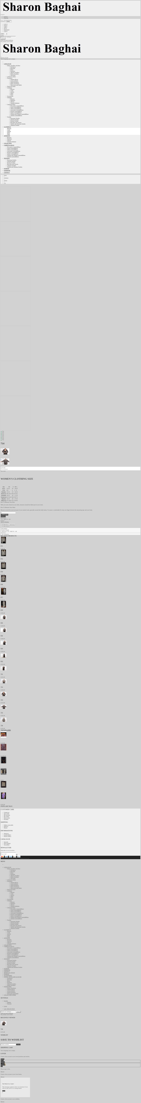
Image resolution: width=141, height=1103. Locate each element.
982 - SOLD (4, 777)
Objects (12, 101)
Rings (11, 69)
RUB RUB (6, 29)
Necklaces (13, 67)
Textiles (9, 117)
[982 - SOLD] (3, 774)
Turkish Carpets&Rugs (16, 115)
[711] (3, 671)
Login (5, 1006)
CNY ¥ (5, 24)
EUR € (5, 25)
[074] (3, 568)
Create (18, 1044)
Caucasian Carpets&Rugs (16, 110)
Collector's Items (11, 76)
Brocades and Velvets (15, 122)
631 (2, 623)
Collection (8, 143)
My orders (6, 816)
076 (2, 584)
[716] (3, 722)
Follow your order (8, 825)
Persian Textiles (14, 121)
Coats (11, 90)
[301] (3, 787)
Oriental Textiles (14, 119)
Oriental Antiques (14, 103)
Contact (7, 172)
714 (2, 1029)
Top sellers (6, 730)
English (6, 1001)
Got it (3, 1091)
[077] (3, 594)
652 (2, 661)
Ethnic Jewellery (14, 73)
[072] (3, 555)
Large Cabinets (14, 80)
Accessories (10, 96)
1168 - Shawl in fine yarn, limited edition (13, 753)
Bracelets (12, 68)
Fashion (6, 168)
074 (2, 571)
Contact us (6, 812)
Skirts (11, 93)
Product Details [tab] (9, 524)
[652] (3, 658)
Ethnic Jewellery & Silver (13, 65)
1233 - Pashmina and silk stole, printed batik (15, 740)
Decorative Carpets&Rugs (17, 105)
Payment (6, 819)
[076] (3, 581)
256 (2, 801)
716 (2, 725)
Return (5, 827)
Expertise (7, 170)
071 (2, 546)
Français (6, 18)
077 (2, 597)
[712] (3, 684)
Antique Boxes (14, 79)
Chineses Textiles (14, 125)
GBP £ (5, 27)
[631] (3, 620)
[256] (3, 798)
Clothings (9, 87)
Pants (11, 94)
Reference (4, 531)
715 (2, 713)
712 (2, 687)
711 (2, 674)
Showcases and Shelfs (16, 85)
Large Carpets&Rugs (15, 107)
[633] (3, 645)
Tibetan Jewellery (14, 72)
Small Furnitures (14, 82)
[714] (3, 1026)
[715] (70, 462)
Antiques (9, 97)
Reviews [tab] (6, 526)
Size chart (3, 471)
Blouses (12, 89)
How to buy (7, 818)
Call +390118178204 (9, 1009)
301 (2, 790)
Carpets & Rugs (11, 104)
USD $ (5, 31)
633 (2, 648)
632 (2, 636)
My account (7, 815)
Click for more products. (7, 40)
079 (2, 610)
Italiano (6, 16)
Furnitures (9, 78)
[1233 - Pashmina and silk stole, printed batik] (3, 737)
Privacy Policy (7, 836)
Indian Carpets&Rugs (15, 112)
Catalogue (7, 64)
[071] (3, 543)
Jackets (12, 92)
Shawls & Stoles (11, 86)
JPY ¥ (5, 28)
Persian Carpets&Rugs (16, 111)
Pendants (12, 71)
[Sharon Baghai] (42, 13)
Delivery (6, 826)
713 (2, 700)
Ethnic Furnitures (14, 83)
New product (7, 843)
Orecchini (12, 75)
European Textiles (15, 118)
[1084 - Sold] (3, 763)
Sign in (2, 1059)
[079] (3, 607)
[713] (70, 451)
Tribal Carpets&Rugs (15, 108)
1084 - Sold (4, 766)
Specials (6, 842)
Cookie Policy (7, 834)
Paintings (12, 100)
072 (2, 559)
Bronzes (12, 98)
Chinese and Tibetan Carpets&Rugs (19, 114)
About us (6, 833)
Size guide (6, 813)
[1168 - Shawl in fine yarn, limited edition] (3, 750)
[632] (3, 632)
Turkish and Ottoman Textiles (17, 123)
